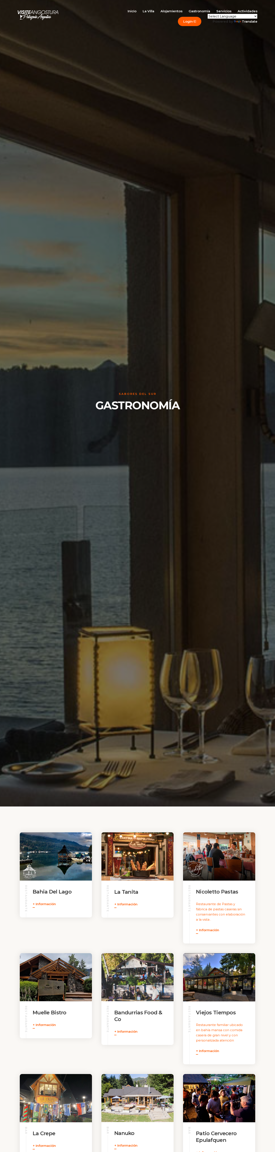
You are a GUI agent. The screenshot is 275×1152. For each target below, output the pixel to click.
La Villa (148, 11)
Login (188, 21)
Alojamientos (171, 11)
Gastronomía (199, 11)
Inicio (132, 11)
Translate (249, 21)
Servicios (223, 11)
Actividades (247, 11)
